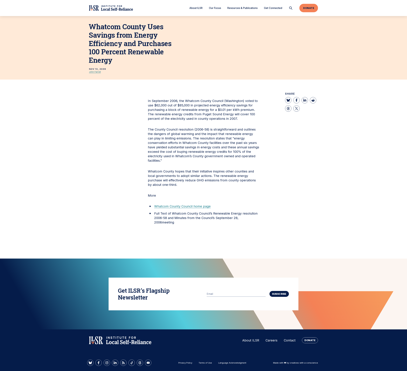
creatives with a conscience (304, 362)
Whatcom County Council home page (182, 206)
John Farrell (95, 72)
